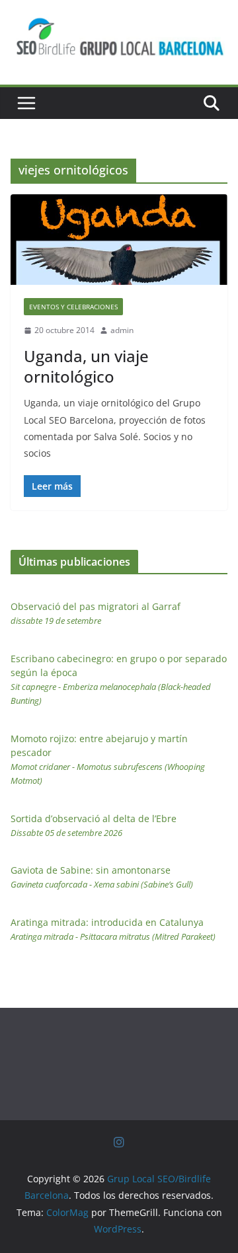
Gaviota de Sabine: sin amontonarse (102, 877)
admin (122, 330)
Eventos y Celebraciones (73, 306)
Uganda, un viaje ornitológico (86, 366)
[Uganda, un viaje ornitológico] (119, 239)
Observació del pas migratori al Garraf (95, 613)
